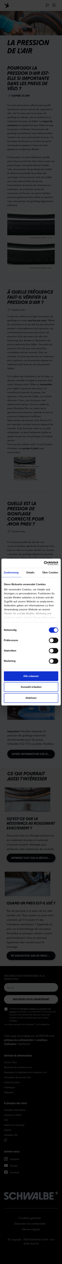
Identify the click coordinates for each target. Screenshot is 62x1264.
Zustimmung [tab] (11, 572)
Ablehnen (31, 697)
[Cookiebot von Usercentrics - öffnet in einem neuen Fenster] (44, 563)
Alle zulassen (31, 676)
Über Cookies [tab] (50, 572)
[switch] (53, 640)
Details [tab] (30, 572)
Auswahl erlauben (31, 686)
